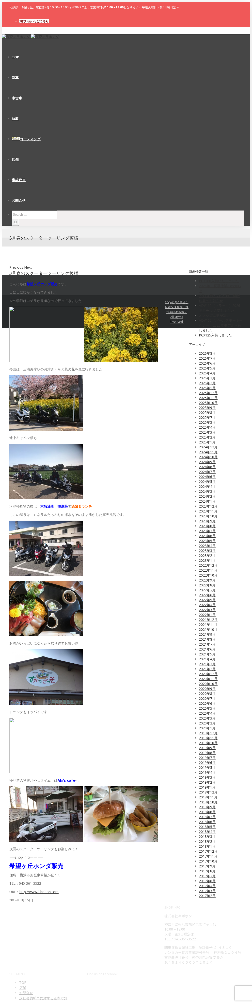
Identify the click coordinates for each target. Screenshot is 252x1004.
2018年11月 (208, 797)
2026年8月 (207, 353)
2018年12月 (208, 792)
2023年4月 (207, 545)
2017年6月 (207, 881)
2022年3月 (207, 609)
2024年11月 (208, 452)
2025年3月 (207, 432)
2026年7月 (207, 358)
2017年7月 (207, 876)
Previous (16, 267)
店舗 (22, 987)
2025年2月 (207, 437)
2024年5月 (207, 481)
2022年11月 (208, 570)
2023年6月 (207, 535)
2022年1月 (207, 614)
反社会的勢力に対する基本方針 (43, 998)
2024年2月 (207, 496)
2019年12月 (208, 733)
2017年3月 (207, 890)
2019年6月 (207, 762)
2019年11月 (208, 738)
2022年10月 (208, 575)
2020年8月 (207, 693)
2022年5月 (207, 600)
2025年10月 (208, 402)
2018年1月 (207, 846)
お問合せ (26, 992)
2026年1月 (207, 388)
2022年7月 (207, 590)
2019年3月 (207, 777)
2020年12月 (208, 673)
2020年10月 (208, 683)
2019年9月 (207, 747)
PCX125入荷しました (215, 335)
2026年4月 (207, 373)
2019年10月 (208, 742)
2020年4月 (207, 713)
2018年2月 (207, 841)
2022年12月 (208, 565)
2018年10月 (208, 802)
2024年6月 (207, 476)
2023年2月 (207, 555)
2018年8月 (207, 812)
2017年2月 (207, 895)
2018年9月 (207, 807)
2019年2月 (207, 782)
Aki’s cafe (66, 780)
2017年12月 (208, 851)
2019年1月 (207, 787)
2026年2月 (207, 383)
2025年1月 (207, 442)
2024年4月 (207, 486)
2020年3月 (207, 718)
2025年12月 (208, 392)
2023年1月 (207, 560)
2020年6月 (207, 703)
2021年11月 (208, 624)
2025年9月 (207, 407)
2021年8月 (207, 639)
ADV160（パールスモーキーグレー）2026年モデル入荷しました (221, 325)
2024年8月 (207, 466)
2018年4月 (207, 831)
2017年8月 (207, 871)
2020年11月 (208, 678)
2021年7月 (207, 644)
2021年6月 (207, 649)
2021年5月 (207, 654)
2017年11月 (208, 856)
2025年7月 (207, 417)
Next (28, 267)
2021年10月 (208, 629)
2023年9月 (207, 521)
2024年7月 (207, 471)
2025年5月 (207, 422)
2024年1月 (207, 501)
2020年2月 (207, 723)
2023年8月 (207, 526)
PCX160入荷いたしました (219, 281)
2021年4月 (207, 659)
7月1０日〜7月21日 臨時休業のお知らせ (219, 298)
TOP (22, 982)
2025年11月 (208, 397)
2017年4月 (207, 885)
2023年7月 (207, 530)
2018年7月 (207, 816)
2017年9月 (207, 866)
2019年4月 (207, 772)
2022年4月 (207, 604)
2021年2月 (207, 669)
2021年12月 (208, 619)
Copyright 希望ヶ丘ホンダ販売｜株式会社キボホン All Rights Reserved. (177, 312)
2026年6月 (207, 363)
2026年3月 (207, 378)
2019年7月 (207, 757)
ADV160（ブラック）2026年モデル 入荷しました (219, 308)
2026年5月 (207, 368)
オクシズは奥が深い (214, 315)
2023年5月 (207, 540)
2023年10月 (208, 516)
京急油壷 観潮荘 (54, 506)
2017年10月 (208, 861)
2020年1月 (207, 728)
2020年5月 (207, 708)
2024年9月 (207, 461)
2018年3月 (207, 836)
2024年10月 (208, 457)
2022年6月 (207, 595)
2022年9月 (207, 580)
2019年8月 (207, 752)
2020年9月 (207, 688)
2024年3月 (207, 491)
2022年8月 (207, 585)
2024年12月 (208, 447)
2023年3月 (207, 550)
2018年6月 (207, 821)
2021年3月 (207, 664)
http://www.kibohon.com (39, 891)
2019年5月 (207, 767)
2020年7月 (207, 698)
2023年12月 (208, 506)
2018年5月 (207, 826)
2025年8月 (207, 412)
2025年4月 (207, 427)
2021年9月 (207, 634)
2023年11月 (208, 511)
